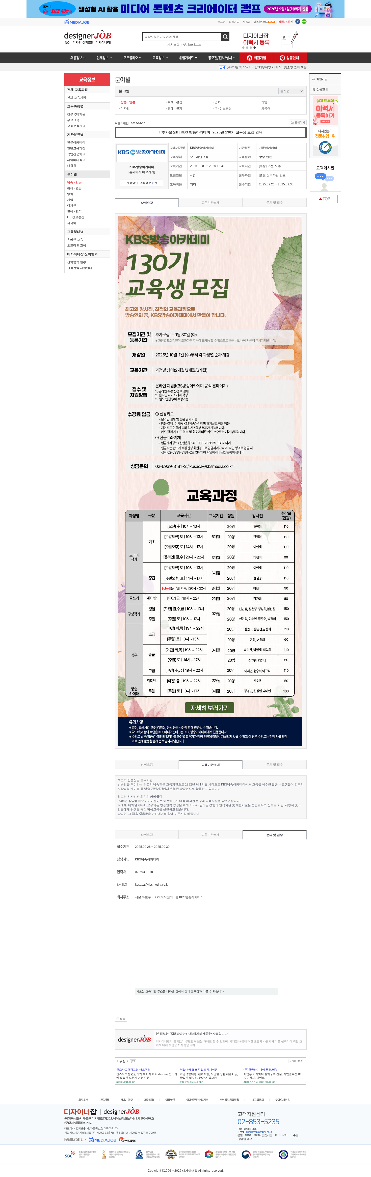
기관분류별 (75, 134)
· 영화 (217, 102)
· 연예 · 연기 (174, 108)
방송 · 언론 (74, 182)
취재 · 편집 (74, 188)
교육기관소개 (210, 202)
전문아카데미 (76, 142)
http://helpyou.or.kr (191, 1081)
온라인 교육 (75, 239)
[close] (304, 9)
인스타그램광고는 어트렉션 (133, 1069)
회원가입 (234, 21)
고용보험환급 (76, 126)
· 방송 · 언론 (127, 102)
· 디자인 (124, 108)
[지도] (89, 1122)
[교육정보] (87, 75)
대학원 (71, 165)
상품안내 (285, 21)
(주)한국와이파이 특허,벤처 (261, 1069)
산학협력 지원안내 (79, 268)
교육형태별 (75, 232)
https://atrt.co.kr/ (126, 1081)
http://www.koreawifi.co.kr (259, 1081)
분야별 (72, 174)
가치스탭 (173, 44)
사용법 (247, 21)
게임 (70, 200)
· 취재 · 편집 (174, 102)
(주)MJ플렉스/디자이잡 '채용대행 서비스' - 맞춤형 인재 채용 (267, 67)
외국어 (71, 223)
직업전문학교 (76, 154)
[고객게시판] (325, 178)
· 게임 (263, 102)
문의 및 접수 (274, 202)
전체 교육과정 (77, 90)
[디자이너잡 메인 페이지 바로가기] (96, 39)
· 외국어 (264, 108)
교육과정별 (75, 106)
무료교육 (73, 120)
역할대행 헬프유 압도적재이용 (199, 1069)
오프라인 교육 (76, 245)
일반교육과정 (76, 148)
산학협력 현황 (76, 262)
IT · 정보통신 (75, 217)
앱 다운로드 (261, 21)
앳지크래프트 (192, 44)
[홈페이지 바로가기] (141, 172)
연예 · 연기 (74, 211)
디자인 (71, 205)
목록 (122, 1018)
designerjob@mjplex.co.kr (259, 1131)
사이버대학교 (76, 160)
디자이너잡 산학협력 (82, 254)
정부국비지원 (76, 114)
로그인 (222, 21)
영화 (70, 194)
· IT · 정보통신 (222, 108)
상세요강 (147, 203)
